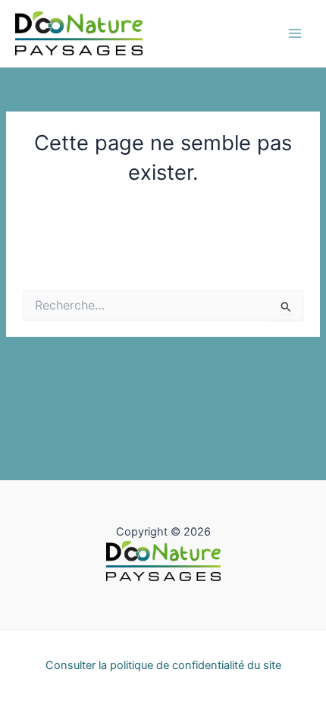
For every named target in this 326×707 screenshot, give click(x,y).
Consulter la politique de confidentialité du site (163, 665)
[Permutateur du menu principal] (295, 33)
